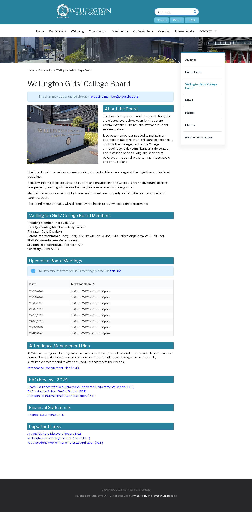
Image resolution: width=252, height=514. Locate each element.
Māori (189, 100)
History (190, 125)
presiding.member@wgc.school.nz (114, 96)
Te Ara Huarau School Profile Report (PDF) (56, 391)
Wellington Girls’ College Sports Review (54, 438)
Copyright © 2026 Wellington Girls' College (126, 489)
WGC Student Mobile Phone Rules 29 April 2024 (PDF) (65, 442)
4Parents (177, 20)
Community (96, 31)
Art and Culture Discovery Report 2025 (54, 433)
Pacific (189, 112)
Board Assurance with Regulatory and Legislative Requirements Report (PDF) (80, 387)
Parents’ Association (199, 137)
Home (40, 31)
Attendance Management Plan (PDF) (53, 368)
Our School (56, 31)
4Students (161, 20)
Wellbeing (77, 31)
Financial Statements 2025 (45, 414)
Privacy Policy (139, 495)
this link (115, 271)
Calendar (164, 31)
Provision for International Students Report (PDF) (61, 395)
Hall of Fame (193, 72)
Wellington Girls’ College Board (201, 86)
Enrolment (118, 31)
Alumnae (190, 59)
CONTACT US (208, 31)
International (183, 31)
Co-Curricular (142, 31)
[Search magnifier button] (195, 11)
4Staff (192, 20)
